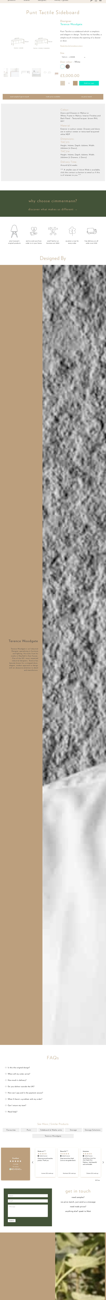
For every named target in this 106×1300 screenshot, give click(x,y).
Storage (73, 1130)
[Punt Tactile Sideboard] (31, 43)
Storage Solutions (92, 1130)
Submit (11, 1220)
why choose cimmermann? (53, 200)
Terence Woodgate (71, 24)
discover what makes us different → (53, 209)
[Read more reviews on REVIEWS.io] (15, 1169)
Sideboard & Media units (51, 1130)
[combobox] (74, 57)
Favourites (11, 1130)
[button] (32, 1162)
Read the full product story (71, 46)
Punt (29, 1130)
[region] (68, 1162)
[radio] (62, 66)
